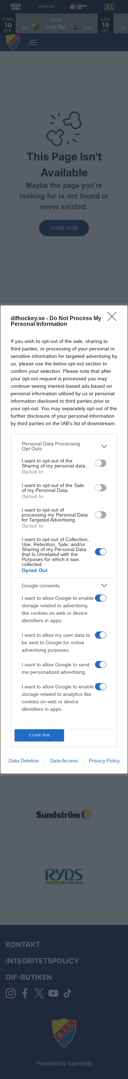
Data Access (64, 760)
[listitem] (64, 446)
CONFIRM (39, 735)
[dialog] (64, 539)
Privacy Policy (104, 760)
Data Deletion (24, 760)
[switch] (100, 463)
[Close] (114, 319)
